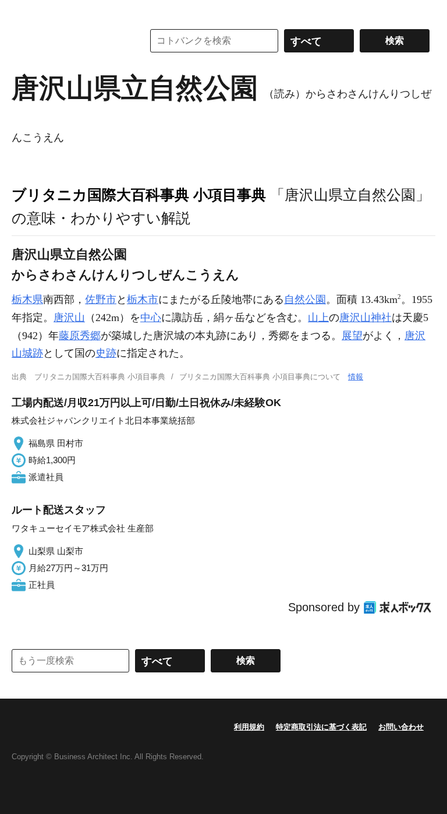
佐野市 (100, 299)
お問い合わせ (401, 727)
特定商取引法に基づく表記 (321, 727)
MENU (23, 11)
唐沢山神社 (365, 317)
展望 (352, 335)
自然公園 (305, 299)
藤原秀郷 (80, 335)
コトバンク (69, 40)
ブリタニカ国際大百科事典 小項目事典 (139, 194)
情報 (355, 376)
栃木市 (142, 299)
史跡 (105, 353)
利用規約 (249, 727)
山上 (318, 317)
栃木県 (27, 299)
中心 (150, 317)
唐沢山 (69, 317)
